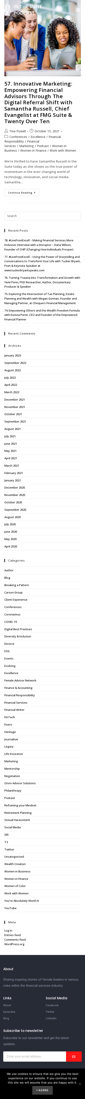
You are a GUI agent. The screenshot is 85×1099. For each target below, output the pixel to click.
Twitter (9, 849)
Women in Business (17, 871)
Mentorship (12, 769)
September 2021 (15, 421)
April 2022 (10, 385)
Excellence (38, 137)
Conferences (18, 137)
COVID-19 (10, 622)
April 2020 (10, 546)
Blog (7, 578)
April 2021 (10, 458)
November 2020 (14, 495)
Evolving (9, 666)
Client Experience (15, 600)
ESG (7, 651)
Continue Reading (23, 191)
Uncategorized (14, 857)
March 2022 (11, 392)
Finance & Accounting (18, 688)
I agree (42, 1090)
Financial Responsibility (19, 695)
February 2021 (13, 473)
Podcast (43, 146)
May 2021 (10, 451)
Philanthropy (12, 790)
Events (9, 658)
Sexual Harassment (17, 820)
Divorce (9, 644)
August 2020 (12, 517)
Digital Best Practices (18, 629)
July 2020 (10, 524)
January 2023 (12, 355)
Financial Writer (14, 710)
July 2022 (10, 378)
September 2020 (15, 510)
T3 (6, 842)
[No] (79, 1084)
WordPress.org (14, 944)
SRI (6, 835)
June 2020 (10, 532)
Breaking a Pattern (16, 585)
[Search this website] (42, 215)
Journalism (11, 739)
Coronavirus (12, 614)
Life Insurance (13, 754)
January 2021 (12, 480)
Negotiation (12, 776)
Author (9, 570)
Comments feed (15, 940)
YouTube (10, 908)
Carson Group (13, 592)
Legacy (9, 746)
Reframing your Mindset (20, 805)
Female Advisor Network (20, 680)
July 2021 (10, 436)
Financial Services (15, 702)
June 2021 (10, 444)
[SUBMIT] (74, 1056)
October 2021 (13, 414)
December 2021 (14, 399)
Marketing (26, 146)
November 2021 (14, 407)
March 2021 (11, 465)
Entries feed (12, 935)
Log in (8, 930)
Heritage (10, 732)
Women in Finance (33, 150)
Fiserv (8, 724)
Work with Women (63, 150)
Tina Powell (17, 131)
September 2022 (15, 363)
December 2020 (14, 487)
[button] (78, 9)
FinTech (9, 717)
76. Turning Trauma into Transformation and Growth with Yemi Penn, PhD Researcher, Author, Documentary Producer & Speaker (42, 282)
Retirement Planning (18, 813)
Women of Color (15, 886)
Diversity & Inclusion (17, 636)
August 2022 (12, 370)
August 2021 (12, 429)
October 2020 (13, 502)
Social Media (12, 827)
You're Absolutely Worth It (21, 901)
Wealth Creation (15, 864)
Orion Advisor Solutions (20, 783)
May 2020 (10, 539)
